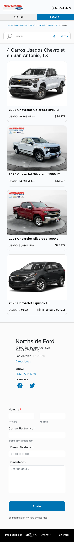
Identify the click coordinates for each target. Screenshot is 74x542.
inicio (10, 25)
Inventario (21, 25)
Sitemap (62, 534)
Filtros (64, 36)
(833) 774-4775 (61, 8)
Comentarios (17, 462)
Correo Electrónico (22, 428)
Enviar (37, 506)
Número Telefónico (21, 447)
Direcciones (23, 361)
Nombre (15, 409)
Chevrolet (53, 25)
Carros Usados (37, 25)
